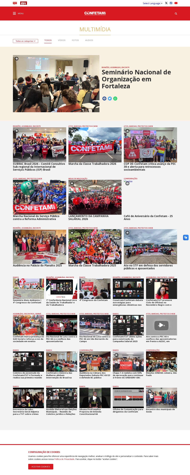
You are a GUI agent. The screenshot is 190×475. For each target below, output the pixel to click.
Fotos (75, 40)
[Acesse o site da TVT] (15, 3)
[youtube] (175, 3)
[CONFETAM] (95, 13)
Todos (48, 40)
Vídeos (62, 40)
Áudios (89, 40)
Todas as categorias (25, 41)
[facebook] (171, 3)
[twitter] (166, 3)
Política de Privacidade (64, 459)
